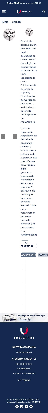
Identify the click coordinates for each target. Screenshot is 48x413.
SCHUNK (16, 22)
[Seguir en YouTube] (31, 406)
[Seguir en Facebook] (17, 406)
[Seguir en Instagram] (21, 406)
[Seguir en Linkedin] (26, 406)
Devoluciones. (24, 368)
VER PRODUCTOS (27, 244)
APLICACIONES (28, 254)
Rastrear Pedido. (24, 363)
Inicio (5, 22)
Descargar (23, 319)
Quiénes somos (24, 352)
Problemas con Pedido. (24, 373)
